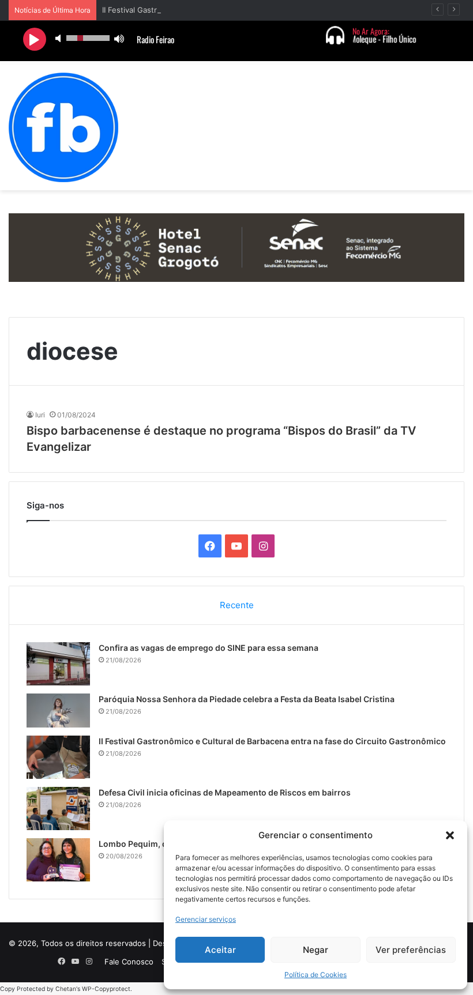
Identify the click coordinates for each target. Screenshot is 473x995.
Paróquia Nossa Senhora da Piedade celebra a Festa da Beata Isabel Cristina (247, 699)
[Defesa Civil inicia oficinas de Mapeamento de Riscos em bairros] (58, 808)
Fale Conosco (128, 961)
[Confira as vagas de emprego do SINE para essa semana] (58, 663)
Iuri (40, 414)
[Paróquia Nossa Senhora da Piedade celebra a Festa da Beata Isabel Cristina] (58, 711)
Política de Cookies (315, 974)
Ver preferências (411, 949)
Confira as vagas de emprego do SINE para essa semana (208, 648)
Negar (315, 949)
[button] (450, 835)
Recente (237, 605)
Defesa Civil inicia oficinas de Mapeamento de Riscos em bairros (225, 792)
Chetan (65, 989)
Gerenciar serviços (205, 919)
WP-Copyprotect (106, 989)
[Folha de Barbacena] (63, 127)
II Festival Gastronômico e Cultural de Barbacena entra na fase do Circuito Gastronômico (272, 741)
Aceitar (220, 949)
